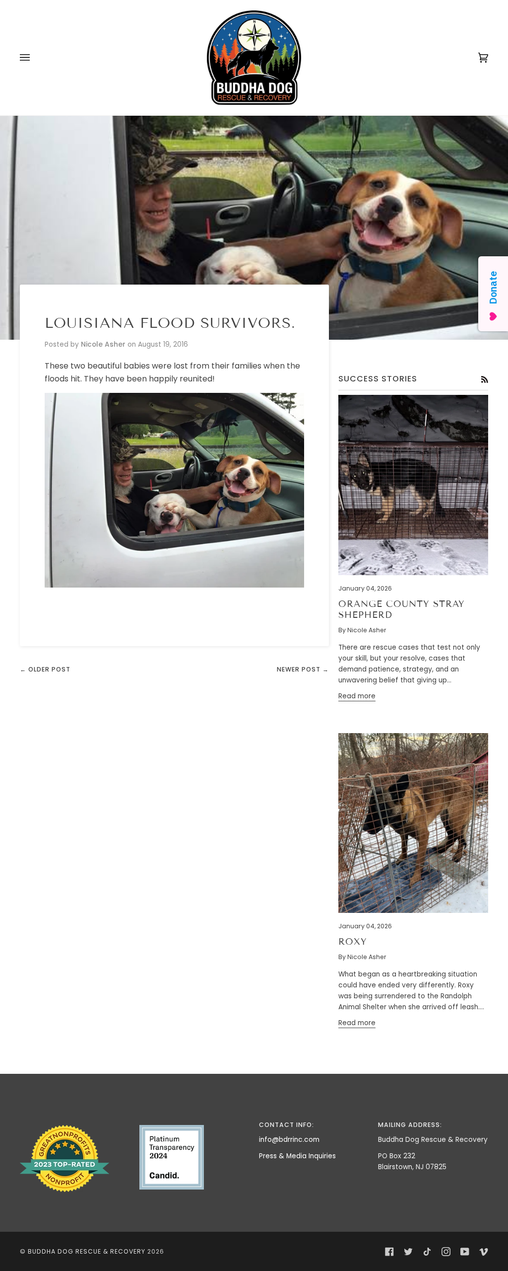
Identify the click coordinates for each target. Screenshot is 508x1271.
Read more (357, 696)
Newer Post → (303, 669)
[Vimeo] (483, 1251)
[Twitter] (408, 1251)
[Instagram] (446, 1251)
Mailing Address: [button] (410, 1125)
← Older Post (45, 669)
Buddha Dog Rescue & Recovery (86, 1251)
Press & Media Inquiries (297, 1156)
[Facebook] (389, 1251)
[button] (75, 1122)
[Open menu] (35, 57)
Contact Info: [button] (286, 1125)
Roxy (352, 941)
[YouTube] (464, 1251)
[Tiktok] (427, 1251)
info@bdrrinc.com (289, 1139)
